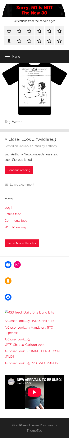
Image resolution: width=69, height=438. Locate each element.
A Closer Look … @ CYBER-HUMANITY (31, 363)
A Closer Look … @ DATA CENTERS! (29, 321)
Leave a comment (22, 184)
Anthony (51, 146)
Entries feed (13, 214)
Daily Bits (46, 312)
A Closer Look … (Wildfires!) (30, 139)
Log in (9, 207)
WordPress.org (15, 227)
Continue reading (18, 170)
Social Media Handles (21, 243)
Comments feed (16, 220)
